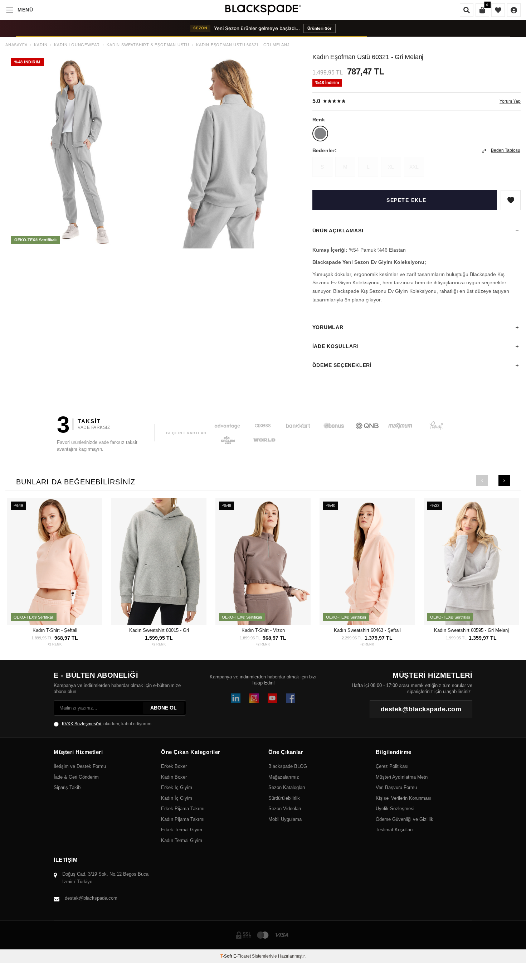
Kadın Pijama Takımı (183, 819)
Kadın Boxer (174, 777)
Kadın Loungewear (77, 45)
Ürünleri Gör (319, 28)
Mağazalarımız (283, 777)
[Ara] (466, 10)
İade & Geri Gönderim (76, 777)
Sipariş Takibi (68, 787)
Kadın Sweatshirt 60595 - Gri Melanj (471, 630)
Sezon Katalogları (286, 787)
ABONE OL (163, 708)
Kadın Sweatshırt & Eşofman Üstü (148, 45)
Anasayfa (16, 45)
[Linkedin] (235, 698)
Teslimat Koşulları (394, 829)
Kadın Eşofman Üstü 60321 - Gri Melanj (243, 45)
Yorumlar (328, 327)
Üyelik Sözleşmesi (395, 808)
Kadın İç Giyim (176, 798)
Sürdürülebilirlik (284, 798)
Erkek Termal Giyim (181, 829)
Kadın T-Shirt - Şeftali (55, 630)
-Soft (226, 956)
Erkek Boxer (174, 766)
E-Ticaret (242, 956)
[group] (79, 151)
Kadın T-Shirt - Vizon (263, 630)
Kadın (40, 45)
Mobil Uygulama (285, 819)
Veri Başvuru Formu (396, 787)
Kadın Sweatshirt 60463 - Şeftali (367, 630)
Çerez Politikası (392, 766)
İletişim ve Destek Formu (80, 766)
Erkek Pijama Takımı (183, 808)
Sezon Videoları (284, 808)
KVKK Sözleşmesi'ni (81, 723)
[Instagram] (254, 698)
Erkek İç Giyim (176, 787)
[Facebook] (290, 698)
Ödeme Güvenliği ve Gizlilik (404, 819)
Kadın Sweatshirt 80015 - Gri (159, 630)
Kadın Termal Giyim (181, 840)
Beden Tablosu (505, 150)
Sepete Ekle (406, 200)
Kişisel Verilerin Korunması (404, 798)
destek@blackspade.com (91, 898)
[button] (482, 480)
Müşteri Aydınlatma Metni (402, 777)
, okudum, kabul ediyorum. (107, 723)
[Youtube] (272, 698)
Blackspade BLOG (287, 766)
